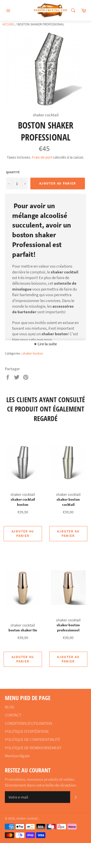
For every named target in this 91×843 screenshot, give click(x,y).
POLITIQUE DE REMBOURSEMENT (33, 747)
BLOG (9, 707)
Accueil (8, 24)
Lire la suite (47, 343)
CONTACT (13, 715)
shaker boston (32, 353)
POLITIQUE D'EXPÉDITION (27, 731)
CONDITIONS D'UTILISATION (28, 723)
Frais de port (42, 157)
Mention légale (17, 755)
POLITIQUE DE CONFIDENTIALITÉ (32, 739)
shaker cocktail (27, 818)
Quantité (13, 172)
